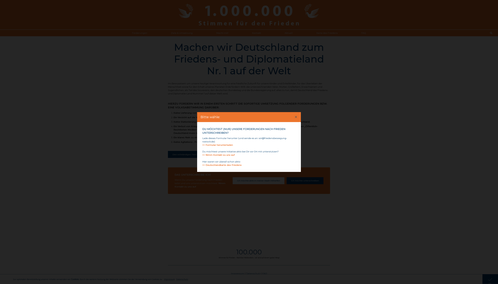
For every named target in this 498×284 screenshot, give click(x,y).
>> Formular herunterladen (217, 145)
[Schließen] (296, 117)
